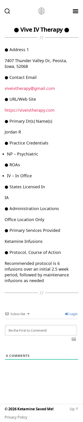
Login (73, 314)
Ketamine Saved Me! (35, 408)
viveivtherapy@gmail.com (30, 88)
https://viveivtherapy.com (30, 110)
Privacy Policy (16, 417)
